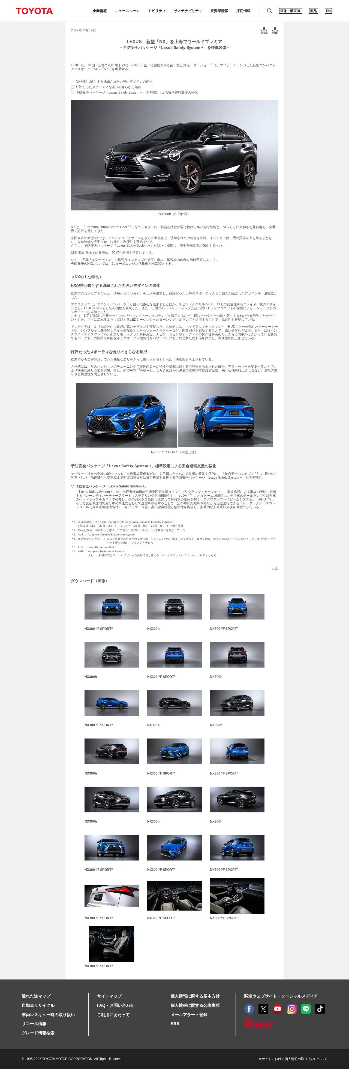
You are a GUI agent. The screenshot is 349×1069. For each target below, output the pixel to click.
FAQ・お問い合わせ (115, 1005)
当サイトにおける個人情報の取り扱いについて (292, 1059)
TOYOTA (34, 11)
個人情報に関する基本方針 (195, 996)
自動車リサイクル (38, 1005)
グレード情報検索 (38, 1033)
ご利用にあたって (113, 1014)
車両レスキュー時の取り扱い (48, 1014)
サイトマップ (109, 996)
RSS (175, 1023)
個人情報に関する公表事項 (195, 1005)
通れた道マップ (36, 996)
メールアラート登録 (189, 1014)
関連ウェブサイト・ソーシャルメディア (281, 996)
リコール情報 (34, 1023)
